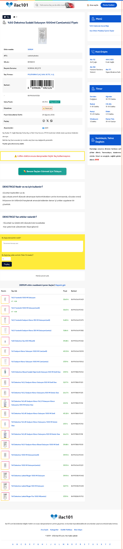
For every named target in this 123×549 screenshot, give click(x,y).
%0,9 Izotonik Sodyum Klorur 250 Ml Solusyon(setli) (30, 320)
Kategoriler (54, 530)
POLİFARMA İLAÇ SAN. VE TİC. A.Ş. (41, 75)
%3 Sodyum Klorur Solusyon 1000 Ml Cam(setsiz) (29, 362)
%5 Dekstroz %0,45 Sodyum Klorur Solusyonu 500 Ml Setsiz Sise (35, 434)
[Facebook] (44, 122)
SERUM (30, 49)
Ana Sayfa (44, 530)
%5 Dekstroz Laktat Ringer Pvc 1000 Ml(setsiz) (28, 496)
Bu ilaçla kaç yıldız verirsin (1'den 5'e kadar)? (17, 255)
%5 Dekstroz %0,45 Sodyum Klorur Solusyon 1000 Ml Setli (33, 413)
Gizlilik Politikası (66, 530)
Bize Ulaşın (78, 530)
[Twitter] (47, 122)
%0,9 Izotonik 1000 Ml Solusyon (23, 298)
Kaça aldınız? (54, 102)
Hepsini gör (60, 285)
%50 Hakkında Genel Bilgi (99, 26)
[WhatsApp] (51, 122)
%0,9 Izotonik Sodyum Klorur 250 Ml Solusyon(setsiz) (31, 331)
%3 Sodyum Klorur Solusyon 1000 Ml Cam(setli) (29, 351)
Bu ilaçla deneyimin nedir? (11, 238)
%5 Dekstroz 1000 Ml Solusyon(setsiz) (25, 465)
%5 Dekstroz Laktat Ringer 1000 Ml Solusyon (28, 476)
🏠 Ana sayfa (92, 5)
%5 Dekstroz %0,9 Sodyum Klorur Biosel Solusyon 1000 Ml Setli (35, 445)
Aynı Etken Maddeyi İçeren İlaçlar (102, 31)
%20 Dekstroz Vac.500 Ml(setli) (23, 341)
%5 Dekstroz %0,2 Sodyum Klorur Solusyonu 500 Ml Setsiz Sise (35, 393)
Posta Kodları (109, 5)
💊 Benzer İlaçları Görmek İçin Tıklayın (42, 171)
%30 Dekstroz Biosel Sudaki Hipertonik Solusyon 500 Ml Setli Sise (36, 372)
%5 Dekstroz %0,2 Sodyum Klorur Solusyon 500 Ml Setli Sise (34, 382)
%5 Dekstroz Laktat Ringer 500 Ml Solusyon (27, 486)
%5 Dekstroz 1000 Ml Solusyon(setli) (25, 455)
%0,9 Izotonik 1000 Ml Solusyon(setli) (25, 308)
